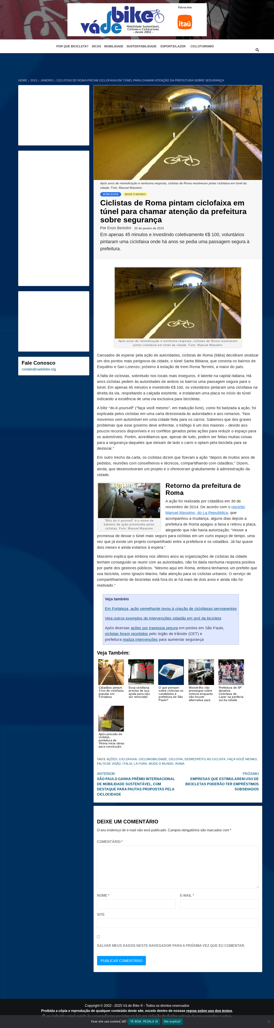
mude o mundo (161, 763)
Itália (127, 763)
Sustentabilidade (141, 46)
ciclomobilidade (153, 759)
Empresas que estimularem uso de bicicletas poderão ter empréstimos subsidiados (222, 781)
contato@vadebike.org (39, 369)
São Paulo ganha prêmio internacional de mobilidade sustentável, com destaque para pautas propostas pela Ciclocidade (136, 784)
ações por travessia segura (154, 628)
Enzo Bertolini (119, 228)
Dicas (96, 46)
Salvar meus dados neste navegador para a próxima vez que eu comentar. (171, 945)
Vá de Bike (131, 1005)
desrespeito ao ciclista (205, 759)
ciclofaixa (128, 759)
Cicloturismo (202, 46)
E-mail (187, 895)
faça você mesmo (242, 759)
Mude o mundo (135, 194)
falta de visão (109, 763)
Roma (180, 763)
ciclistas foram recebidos (126, 634)
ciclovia (176, 759)
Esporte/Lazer (173, 46)
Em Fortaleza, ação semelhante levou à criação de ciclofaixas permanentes (171, 609)
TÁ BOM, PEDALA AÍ (144, 1021)
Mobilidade (113, 46)
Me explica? (172, 1021)
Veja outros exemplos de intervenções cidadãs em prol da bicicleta (163, 618)
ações (112, 759)
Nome (103, 895)
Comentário (110, 842)
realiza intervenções (140, 639)
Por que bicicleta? (72, 46)
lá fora (140, 763)
